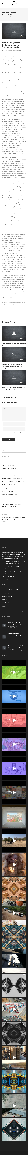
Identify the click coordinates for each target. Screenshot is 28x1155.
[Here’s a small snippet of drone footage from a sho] (14, 1105)
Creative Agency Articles (8, 468)
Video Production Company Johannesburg (12, 590)
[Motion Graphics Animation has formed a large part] (14, 720)
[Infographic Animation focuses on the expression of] (14, 696)
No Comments (7, 304)
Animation (4, 599)
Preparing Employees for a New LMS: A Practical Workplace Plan (12, 512)
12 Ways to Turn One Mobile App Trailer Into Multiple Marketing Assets (13, 518)
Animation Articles (7, 14)
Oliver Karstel (11, 302)
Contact (4, 606)
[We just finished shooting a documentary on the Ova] (14, 864)
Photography (5, 593)
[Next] (22, 314)
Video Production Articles (8, 491)
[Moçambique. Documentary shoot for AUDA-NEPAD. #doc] (14, 816)
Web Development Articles (9, 494)
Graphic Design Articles (8, 475)
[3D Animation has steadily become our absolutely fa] (14, 672)
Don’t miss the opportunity (16, 289)
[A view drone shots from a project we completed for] (14, 1057)
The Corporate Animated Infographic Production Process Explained (11, 505)
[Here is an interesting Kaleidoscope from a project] (14, 1033)
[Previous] (6, 314)
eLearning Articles (6, 471)
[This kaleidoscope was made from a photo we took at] (14, 1081)
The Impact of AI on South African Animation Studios (15, 647)
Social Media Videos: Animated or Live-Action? (15, 624)
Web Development (7, 596)
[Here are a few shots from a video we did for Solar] (14, 913)
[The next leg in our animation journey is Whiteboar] (14, 768)
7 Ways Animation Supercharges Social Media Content (15, 636)
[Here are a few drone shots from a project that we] (14, 1009)
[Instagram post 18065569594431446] (14, 744)
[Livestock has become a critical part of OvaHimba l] (14, 840)
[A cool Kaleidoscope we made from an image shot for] (14, 1129)
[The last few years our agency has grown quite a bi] (14, 792)
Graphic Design (6, 603)
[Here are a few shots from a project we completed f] (14, 961)
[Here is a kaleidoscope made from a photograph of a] (14, 889)
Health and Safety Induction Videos (11, 478)
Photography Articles (7, 484)
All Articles (4, 462)
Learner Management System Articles (11, 481)
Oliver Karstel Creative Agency (10, 12)
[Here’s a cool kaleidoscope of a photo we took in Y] (14, 985)
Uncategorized (6, 488)
